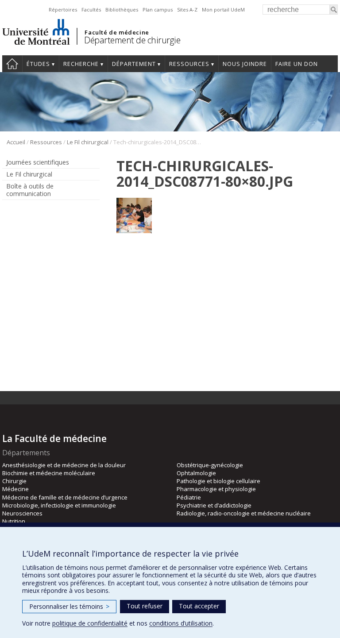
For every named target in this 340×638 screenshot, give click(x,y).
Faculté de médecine (117, 32)
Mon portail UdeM (223, 9)
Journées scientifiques (37, 162)
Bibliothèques (121, 9)
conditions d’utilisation (180, 623)
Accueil (16, 142)
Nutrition (13, 521)
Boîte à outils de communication (30, 190)
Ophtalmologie (196, 473)
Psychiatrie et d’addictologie (214, 505)
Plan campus (158, 9)
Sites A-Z (187, 9)
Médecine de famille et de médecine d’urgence (65, 497)
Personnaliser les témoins (69, 606)
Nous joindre (245, 64)
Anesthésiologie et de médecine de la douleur (64, 465)
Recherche (81, 64)
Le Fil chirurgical (87, 142)
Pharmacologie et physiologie (216, 489)
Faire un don (296, 64)
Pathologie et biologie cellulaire (218, 481)
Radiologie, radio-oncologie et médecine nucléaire (244, 513)
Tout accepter (199, 606)
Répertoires (63, 9)
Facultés (91, 9)
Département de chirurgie (132, 40)
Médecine (15, 489)
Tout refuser (144, 606)
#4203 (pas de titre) (12, 63)
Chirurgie (14, 481)
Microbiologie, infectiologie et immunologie (59, 505)
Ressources (189, 64)
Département (134, 64)
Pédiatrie (189, 497)
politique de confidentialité (90, 623)
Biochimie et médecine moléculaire (48, 473)
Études (38, 64)
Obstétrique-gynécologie (210, 465)
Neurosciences (22, 513)
